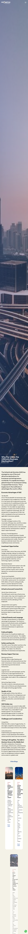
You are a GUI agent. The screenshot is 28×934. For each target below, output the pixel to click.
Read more (9, 825)
